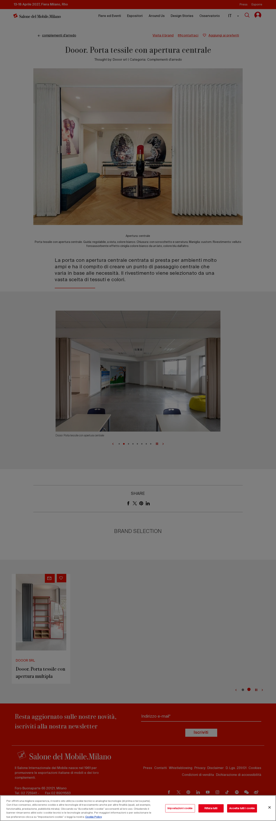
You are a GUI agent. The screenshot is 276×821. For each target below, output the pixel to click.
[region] (138, 808)
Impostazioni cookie (180, 808)
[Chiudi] (269, 807)
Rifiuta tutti (211, 808)
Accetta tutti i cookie (242, 808)
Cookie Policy (93, 817)
